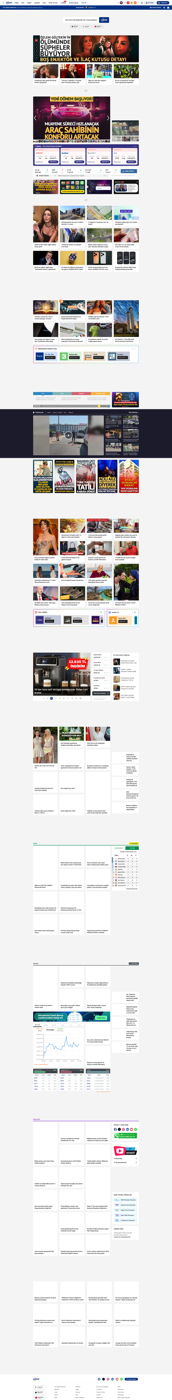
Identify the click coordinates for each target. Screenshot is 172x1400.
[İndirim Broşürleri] (135, 2)
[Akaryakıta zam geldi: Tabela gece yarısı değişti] (57, 141)
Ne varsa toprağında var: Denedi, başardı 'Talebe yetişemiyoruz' (126, 1299)
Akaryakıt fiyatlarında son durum (72, 1343)
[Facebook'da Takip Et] (115, 1129)
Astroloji (77, 1392)
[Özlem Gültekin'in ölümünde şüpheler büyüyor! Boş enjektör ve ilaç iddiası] (86, 49)
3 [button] (51, 698)
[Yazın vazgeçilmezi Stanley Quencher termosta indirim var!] (71, 756)
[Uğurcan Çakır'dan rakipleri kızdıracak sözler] (45, 864)
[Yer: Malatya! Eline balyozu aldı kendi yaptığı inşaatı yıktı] (118, 997)
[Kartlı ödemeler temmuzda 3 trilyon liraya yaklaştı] (72, 1311)
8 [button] (72, 698)
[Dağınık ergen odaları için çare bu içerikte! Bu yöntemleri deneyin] (126, 526)
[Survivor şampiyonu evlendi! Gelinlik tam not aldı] (71, 1129)
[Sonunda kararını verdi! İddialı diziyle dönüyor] (71, 1152)
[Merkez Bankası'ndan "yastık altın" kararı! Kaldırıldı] (98, 996)
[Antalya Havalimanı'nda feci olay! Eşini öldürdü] (45, 779)
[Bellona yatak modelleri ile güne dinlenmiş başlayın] (45, 1288)
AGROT (62, 1078)
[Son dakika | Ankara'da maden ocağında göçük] (93, 141)
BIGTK (35, 1083)
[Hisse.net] (45, 187)
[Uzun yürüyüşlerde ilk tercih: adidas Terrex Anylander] (72, 593)
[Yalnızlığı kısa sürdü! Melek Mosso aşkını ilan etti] (39, 141)
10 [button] (80, 698)
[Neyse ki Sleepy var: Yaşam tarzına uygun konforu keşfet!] (70, 141)
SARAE (36, 1089)
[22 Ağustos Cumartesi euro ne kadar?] (99, 213)
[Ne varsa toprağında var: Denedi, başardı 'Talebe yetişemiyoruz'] (126, 1288)
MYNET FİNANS (44, 176)
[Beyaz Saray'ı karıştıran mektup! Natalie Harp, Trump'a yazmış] (37, 141)
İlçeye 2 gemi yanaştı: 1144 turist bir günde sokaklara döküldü (131, 771)
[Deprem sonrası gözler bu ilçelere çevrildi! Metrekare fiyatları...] (99, 548)
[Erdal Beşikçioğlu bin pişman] (106, 141)
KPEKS (36, 1078)
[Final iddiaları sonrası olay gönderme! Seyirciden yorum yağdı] (71, 1197)
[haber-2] (64, 476)
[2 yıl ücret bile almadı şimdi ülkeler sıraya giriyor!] (99, 526)
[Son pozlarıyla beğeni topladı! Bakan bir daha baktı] (45, 537)
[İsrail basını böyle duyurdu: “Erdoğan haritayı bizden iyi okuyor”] (62, 141)
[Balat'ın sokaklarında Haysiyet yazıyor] (126, 1311)
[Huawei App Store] (39, 1398)
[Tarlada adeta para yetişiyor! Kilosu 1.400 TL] (45, 801)
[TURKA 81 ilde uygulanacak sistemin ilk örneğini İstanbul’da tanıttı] (44, 141)
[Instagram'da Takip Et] (123, 1129)
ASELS (88, 1081)
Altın (79, 1025)
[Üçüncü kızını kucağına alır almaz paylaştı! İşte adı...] (71, 1174)
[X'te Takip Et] (103, 1379)
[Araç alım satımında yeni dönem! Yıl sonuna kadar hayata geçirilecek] (75, 141)
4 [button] (55, 698)
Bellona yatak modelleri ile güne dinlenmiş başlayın (45, 1299)
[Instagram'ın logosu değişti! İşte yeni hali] (99, 1334)
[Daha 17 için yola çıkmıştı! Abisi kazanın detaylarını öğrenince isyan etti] (98, 1185)
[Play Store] (39, 1387)
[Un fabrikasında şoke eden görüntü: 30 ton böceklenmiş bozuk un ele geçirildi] (96, 141)
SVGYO (62, 1083)
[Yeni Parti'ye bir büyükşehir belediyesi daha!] (98, 734)
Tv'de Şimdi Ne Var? (120, 1162)
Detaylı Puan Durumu (132, 889)
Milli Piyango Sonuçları (128, 1200)
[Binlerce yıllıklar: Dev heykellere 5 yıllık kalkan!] (118, 807)
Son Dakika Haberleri (60, 1387)
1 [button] (43, 698)
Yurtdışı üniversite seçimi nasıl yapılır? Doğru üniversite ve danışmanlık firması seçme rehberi (44, 1323)
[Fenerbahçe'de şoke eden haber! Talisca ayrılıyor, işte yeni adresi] (42, 141)
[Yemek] (124, 2)
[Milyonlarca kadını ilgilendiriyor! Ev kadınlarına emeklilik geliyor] (98, 973)
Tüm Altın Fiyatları (100, 693)
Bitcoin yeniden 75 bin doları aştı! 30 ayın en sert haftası (132, 1047)
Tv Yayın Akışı (118, 1159)
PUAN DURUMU (119, 848)
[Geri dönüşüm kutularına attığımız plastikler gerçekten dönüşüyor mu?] (71, 734)
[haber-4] (107, 476)
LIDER (62, 1086)
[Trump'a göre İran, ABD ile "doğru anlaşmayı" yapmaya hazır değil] (83, 141)
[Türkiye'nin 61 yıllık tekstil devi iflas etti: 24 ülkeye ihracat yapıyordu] (118, 1022)
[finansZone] (125, 400)
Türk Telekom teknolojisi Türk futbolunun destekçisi (44, 1344)
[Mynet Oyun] (72, 187)
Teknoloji (77, 1387)
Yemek (56, 1395)
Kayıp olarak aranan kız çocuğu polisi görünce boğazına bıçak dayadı (30, 7)
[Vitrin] (121, 2)
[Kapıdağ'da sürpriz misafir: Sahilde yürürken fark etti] (118, 757)
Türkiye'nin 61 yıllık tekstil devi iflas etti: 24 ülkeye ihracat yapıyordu (131, 1023)
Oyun (119, 1387)
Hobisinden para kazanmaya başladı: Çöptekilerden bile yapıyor (98, 1322)
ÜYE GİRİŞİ (150, 3)
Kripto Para (100, 1397)
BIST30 (54, 1025)
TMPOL (36, 1086)
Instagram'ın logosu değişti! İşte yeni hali (99, 1344)
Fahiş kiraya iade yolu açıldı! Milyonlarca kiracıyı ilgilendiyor (131, 1035)
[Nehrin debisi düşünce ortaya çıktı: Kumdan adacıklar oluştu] (99, 235)
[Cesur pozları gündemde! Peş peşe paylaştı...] (45, 1230)
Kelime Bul (120, 1389)
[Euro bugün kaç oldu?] (71, 779)
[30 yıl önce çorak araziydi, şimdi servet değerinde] (99, 593)
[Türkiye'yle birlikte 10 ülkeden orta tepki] (72, 235)
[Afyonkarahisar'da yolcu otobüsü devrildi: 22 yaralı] (72, 213)
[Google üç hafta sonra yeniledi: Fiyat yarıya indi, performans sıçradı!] (126, 1334)
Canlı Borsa (135, 963)
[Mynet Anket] (131, 2)
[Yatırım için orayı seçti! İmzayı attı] (45, 745)
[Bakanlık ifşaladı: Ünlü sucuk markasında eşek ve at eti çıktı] (118, 1009)
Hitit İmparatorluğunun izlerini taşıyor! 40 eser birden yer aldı (132, 796)
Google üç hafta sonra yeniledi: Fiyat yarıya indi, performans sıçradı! (126, 1345)
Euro (71, 1025)
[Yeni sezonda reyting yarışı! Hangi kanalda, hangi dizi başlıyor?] (45, 1197)
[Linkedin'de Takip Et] (127, 1129)
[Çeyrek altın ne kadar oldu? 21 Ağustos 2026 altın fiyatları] (72, 526)
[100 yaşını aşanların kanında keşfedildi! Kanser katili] (99, 571)
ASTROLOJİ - (103, 185)
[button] (3, 3)
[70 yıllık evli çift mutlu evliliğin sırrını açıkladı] (126, 548)
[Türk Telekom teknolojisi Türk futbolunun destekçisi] (45, 1334)
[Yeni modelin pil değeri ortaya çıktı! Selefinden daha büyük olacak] (45, 330)
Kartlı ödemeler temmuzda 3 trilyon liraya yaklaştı (71, 1321)
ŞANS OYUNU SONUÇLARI (123, 1195)
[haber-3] (86, 476)
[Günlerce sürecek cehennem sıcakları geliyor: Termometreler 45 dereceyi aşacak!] (34, 141)
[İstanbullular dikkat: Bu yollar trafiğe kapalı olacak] (99, 330)
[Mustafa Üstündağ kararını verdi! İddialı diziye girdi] (68, 141)
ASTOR (88, 1086)
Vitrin (76, 1395)
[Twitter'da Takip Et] (119, 1129)
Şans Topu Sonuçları (127, 1215)
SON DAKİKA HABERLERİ (9, 7)
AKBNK (88, 1083)
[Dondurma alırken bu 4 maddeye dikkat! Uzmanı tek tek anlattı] (98, 756)
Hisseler (99, 1395)
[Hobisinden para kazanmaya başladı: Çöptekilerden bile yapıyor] (99, 1311)
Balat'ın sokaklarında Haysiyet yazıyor (126, 1321)
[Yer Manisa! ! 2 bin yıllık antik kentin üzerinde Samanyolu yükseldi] (126, 318)
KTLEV (88, 1089)
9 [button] (76, 698)
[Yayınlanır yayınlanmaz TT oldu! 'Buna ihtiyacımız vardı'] (45, 571)
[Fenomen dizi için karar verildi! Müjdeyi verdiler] (126, 582)
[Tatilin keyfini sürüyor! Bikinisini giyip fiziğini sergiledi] (98, 1152)
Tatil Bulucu (121, 1395)
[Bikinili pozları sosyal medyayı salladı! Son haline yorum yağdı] (98, 1129)
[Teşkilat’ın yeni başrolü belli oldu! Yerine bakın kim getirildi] (98, 790)
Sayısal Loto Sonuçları (128, 1205)
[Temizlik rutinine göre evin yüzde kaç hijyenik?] (126, 213)
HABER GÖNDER (156, 7)
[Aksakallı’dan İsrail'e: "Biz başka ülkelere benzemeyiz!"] (45, 593)
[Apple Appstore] (39, 1392)
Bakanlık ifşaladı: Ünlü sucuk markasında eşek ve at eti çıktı (132, 1010)
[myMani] (63, 2)
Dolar (62, 1025)
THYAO (88, 1078)
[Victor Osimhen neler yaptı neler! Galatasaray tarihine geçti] (98, 853)
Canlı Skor (134, 843)
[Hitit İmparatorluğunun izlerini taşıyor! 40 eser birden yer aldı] (118, 795)
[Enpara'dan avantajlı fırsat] (73, 141)
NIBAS (35, 1081)
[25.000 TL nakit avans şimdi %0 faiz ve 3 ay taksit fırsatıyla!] (55, 141)
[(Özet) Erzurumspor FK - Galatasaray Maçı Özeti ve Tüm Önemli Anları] (71, 899)
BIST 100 (40, 1029)
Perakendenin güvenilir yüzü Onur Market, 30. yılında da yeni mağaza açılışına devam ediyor (99, 1300)
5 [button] (59, 698)
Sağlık (77, 1389)
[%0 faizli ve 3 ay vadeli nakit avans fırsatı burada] (126, 235)
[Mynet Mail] (168, 7)
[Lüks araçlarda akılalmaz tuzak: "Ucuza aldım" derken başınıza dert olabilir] (109, 141)
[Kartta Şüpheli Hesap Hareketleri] (72, 571)
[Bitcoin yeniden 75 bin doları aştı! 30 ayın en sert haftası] (118, 1047)
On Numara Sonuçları (128, 1220)
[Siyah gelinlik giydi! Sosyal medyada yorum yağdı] (71, 1219)
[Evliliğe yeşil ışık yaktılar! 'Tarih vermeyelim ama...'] (99, 307)
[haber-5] (129, 476)
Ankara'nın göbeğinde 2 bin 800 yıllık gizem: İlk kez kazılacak (131, 782)
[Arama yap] (141, 3)
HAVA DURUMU (80, 7)
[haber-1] (43, 476)
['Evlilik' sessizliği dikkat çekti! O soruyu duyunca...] (45, 1174)
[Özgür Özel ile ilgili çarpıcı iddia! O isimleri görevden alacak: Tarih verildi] (71, 118)
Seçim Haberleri (79, 1397)
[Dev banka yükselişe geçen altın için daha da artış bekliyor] (60, 141)
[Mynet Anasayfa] (9, 2)
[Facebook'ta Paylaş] (123, 1238)
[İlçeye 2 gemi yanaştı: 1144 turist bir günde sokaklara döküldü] (118, 770)
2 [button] (47, 698)
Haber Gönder (132, 1379)
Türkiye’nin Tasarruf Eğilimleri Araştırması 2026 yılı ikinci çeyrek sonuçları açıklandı (72, 1300)
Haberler (56, 1389)
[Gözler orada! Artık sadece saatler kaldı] (45, 984)
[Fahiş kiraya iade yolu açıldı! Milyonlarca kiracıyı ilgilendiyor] (118, 1034)
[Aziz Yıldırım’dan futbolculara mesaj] (45, 921)
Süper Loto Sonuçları (127, 1210)
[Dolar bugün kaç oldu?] (71, 801)
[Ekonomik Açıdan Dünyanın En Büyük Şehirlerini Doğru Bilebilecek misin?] (72, 307)
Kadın (55, 1397)
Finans (56, 1392)
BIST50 (46, 1025)
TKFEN (62, 1089)
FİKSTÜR (132, 848)
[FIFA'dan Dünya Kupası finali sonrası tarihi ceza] (104, 141)
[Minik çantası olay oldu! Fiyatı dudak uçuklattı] (45, 1140)
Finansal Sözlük (101, 1392)
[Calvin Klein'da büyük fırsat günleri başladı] (72, 548)
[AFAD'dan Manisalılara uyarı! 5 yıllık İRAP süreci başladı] (50, 141)
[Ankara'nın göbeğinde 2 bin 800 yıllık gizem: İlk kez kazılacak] (118, 782)
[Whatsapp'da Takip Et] (135, 1129)
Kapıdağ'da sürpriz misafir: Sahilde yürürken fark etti (131, 757)
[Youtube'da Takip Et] (131, 1129)
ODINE (62, 1081)
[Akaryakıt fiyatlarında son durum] (72, 1334)
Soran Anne (121, 1392)
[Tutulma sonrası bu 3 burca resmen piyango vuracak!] (45, 307)
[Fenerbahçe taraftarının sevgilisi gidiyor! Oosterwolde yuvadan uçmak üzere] (80, 141)
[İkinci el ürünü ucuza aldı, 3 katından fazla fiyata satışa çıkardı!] (101, 141)
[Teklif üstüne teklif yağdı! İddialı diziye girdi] (45, 224)
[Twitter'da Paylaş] (128, 1238)
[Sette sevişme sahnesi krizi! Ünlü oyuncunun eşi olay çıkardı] (98, 1242)
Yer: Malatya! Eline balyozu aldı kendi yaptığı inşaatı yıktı (132, 997)
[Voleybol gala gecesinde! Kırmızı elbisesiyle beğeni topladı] (71, 1242)
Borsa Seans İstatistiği (102, 1387)
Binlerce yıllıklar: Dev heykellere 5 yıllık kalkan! (131, 807)
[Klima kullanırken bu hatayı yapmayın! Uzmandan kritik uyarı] (72, 330)
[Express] (128, 2)
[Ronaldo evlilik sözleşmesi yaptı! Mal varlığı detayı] (98, 1219)
